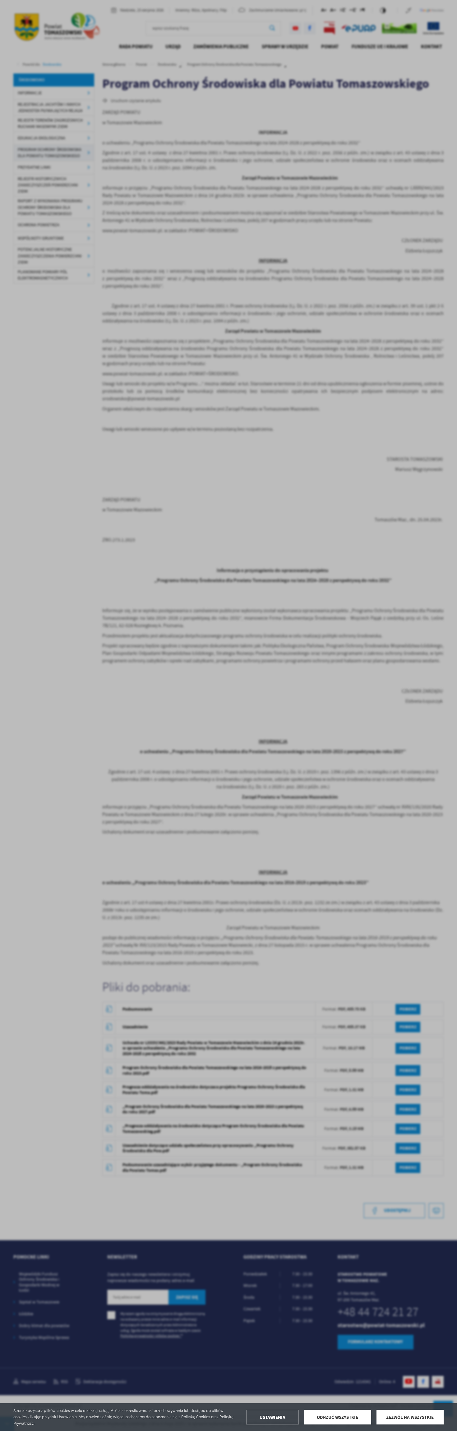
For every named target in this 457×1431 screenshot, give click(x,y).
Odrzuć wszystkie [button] (337, 1417)
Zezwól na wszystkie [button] (410, 1417)
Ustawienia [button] (272, 1417)
